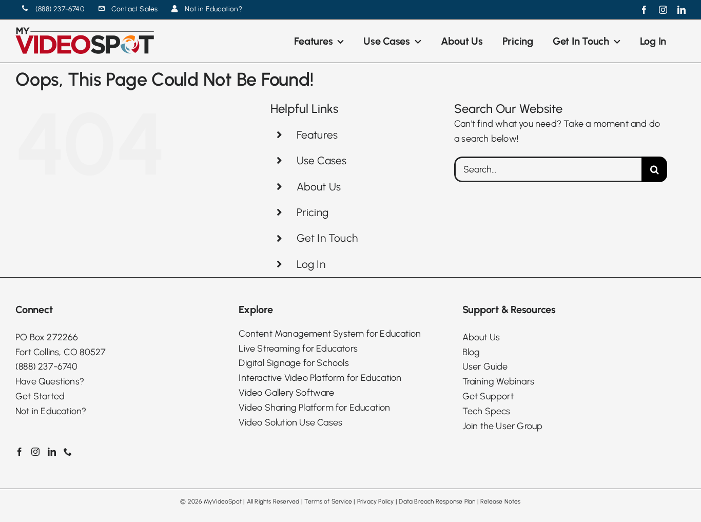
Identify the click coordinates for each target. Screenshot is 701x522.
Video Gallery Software (286, 392)
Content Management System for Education (330, 333)
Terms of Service (328, 501)
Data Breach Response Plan (437, 501)
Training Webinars (498, 381)
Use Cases (322, 160)
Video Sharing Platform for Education (314, 407)
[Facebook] (19, 452)
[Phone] (68, 452)
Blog (471, 352)
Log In (311, 264)
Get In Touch (327, 237)
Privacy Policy (375, 501)
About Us (319, 186)
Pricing (312, 212)
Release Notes (500, 501)
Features (317, 134)
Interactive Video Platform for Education (320, 377)
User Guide (485, 366)
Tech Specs (486, 411)
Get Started (40, 396)
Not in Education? (50, 411)
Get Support (488, 396)
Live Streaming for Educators (298, 348)
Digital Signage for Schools (293, 363)
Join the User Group (502, 426)
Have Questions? (49, 381)
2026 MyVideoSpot (215, 501)
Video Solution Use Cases (290, 422)
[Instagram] (35, 452)
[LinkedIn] (52, 452)
